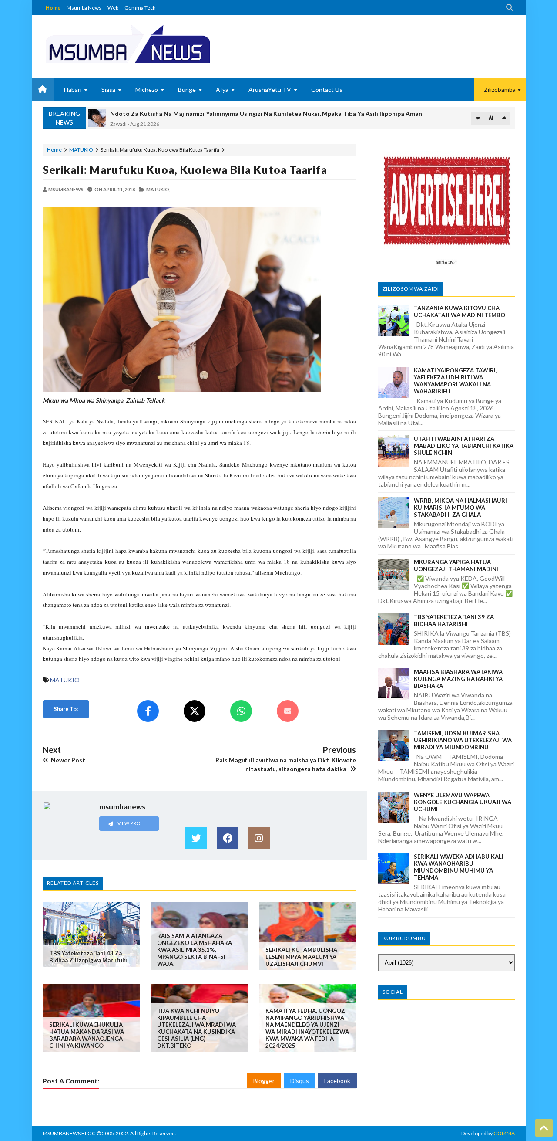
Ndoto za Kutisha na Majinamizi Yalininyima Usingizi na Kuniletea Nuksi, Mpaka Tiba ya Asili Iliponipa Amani (267, 113)
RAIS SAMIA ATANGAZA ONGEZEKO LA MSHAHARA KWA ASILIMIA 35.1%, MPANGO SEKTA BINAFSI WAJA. (194, 949)
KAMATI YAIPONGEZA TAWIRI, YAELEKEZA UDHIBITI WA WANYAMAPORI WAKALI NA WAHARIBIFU (455, 381)
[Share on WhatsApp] (241, 711)
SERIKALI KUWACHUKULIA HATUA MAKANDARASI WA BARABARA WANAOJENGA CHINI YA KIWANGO (86, 1035)
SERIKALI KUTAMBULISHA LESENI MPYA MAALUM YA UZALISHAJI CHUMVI (301, 956)
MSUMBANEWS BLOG (69, 1133)
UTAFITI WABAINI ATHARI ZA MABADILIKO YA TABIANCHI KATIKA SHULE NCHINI (463, 445)
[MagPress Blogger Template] (160, 43)
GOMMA (504, 1133)
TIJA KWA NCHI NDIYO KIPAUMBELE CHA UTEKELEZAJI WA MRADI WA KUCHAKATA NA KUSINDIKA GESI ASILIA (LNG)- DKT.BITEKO (196, 1028)
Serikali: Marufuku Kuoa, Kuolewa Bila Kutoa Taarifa (185, 169)
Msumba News (84, 7)
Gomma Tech (140, 7)
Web (112, 7)
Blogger (264, 1080)
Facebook (337, 1080)
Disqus (299, 1080)
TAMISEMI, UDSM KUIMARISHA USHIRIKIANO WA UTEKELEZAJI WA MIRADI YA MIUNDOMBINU (463, 740)
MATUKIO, (158, 189)
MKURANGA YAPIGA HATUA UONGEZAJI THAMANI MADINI (456, 565)
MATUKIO (81, 149)
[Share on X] (194, 711)
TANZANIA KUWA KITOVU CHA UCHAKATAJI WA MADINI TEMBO (459, 311)
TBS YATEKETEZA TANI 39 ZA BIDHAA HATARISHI (454, 620)
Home (53, 7)
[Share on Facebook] (148, 711)
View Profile (133, 823)
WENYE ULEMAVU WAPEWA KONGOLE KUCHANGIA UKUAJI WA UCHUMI (462, 802)
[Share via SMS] (288, 711)
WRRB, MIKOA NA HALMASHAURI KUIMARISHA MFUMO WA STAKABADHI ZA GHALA (460, 507)
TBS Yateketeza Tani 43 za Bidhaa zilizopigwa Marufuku (89, 957)
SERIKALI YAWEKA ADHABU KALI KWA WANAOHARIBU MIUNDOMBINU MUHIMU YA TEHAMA (458, 867)
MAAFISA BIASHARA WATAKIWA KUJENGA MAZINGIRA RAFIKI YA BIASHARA (458, 678)
